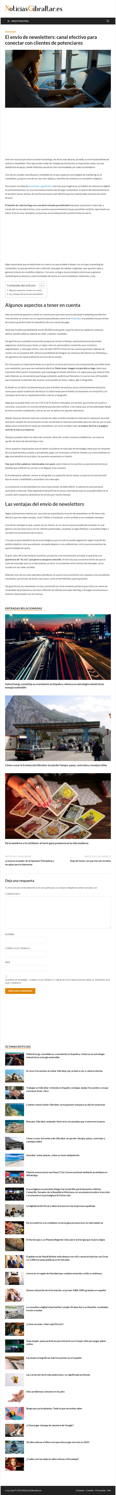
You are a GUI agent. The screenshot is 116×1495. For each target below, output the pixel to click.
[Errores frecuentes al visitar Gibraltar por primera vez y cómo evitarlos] (14, 1071)
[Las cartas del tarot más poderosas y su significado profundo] (14, 1374)
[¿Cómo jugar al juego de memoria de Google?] (14, 1425)
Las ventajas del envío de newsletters (26, 294)
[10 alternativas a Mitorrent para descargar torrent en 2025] (14, 1442)
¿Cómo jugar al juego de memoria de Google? (50, 1425)
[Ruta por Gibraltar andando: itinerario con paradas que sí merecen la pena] (14, 1121)
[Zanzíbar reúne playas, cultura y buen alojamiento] (14, 1155)
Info (109, 1490)
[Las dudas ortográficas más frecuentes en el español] (14, 1358)
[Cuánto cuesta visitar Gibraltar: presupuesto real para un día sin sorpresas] (14, 1104)
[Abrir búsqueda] (108, 21)
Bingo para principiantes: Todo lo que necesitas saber (54, 1408)
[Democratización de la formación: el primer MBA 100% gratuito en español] (14, 1290)
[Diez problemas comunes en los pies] (14, 1391)
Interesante (10, 32)
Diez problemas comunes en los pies (45, 1391)
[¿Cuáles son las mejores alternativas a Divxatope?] (14, 1459)
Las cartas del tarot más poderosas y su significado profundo (58, 1374)
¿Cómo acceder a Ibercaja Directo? (45, 1324)
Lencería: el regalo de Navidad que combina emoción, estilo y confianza (64, 1273)
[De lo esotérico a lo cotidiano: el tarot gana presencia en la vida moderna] (58, 807)
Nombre (9, 934)
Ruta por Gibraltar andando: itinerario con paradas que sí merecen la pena (65, 1121)
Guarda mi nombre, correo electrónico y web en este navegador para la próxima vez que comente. (57, 981)
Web (7, 962)
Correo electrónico (17, 948)
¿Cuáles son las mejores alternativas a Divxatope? (52, 1458)
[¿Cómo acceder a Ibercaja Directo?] (14, 1324)
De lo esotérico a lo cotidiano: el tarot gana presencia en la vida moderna (46, 843)
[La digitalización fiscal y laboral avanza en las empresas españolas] (14, 1206)
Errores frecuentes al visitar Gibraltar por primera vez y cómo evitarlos (64, 1070)
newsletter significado (40, 186)
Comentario (13, 894)
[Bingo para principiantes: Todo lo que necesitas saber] (14, 1408)
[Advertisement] (58, 135)
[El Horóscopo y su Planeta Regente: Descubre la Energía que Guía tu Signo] (14, 1239)
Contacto (80, 1490)
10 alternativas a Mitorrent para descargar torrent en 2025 (57, 1442)
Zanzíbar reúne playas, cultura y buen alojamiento (52, 1155)
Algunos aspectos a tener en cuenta (25, 290)
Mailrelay (76, 318)
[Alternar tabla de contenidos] (40, 285)
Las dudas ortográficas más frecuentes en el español (54, 1357)
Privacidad (100, 1490)
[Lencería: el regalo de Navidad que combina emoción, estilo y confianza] (14, 1273)
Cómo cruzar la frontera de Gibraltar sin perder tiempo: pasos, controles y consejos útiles (56, 765)
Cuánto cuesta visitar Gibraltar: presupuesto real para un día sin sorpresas (65, 1104)
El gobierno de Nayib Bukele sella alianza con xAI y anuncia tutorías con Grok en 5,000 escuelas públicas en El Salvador (67, 1258)
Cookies (90, 1490)
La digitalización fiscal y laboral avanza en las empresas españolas (60, 1205)
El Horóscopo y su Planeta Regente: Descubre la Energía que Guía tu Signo (65, 1239)
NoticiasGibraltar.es (32, 1490)
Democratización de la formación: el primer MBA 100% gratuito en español (66, 1290)
